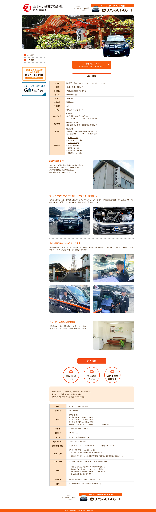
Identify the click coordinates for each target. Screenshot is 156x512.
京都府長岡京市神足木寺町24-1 (86, 131)
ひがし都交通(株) (74, 143)
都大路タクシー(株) (75, 140)
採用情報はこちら (91, 64)
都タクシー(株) (73, 138)
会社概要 (30, 55)
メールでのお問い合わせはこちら (80, 437)
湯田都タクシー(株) (75, 153)
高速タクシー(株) (74, 145)
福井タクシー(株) (74, 148)
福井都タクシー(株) (75, 150)
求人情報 (30, 60)
